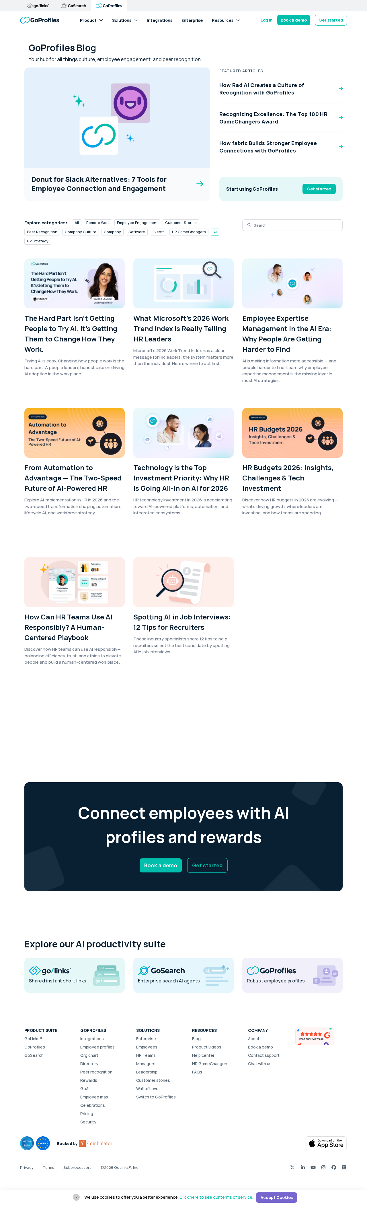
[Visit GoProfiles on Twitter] (292, 1167)
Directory (89, 1063)
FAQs (197, 1072)
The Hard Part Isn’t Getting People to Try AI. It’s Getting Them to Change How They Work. (70, 333)
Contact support (264, 1055)
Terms (48, 1167)
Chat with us (260, 1063)
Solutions (121, 20)
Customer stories (153, 1080)
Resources (222, 20)
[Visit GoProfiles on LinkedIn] (303, 1167)
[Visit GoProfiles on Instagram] (323, 1167)
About (253, 1038)
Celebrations (92, 1105)
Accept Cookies (277, 1197)
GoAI (84, 1088)
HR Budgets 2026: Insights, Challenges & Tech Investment (288, 478)
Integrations (159, 20)
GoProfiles (34, 1047)
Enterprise (192, 20)
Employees (146, 1047)
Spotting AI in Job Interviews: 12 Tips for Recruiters (182, 622)
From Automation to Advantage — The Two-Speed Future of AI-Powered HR (73, 478)
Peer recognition (96, 1072)
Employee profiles (97, 1047)
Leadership (146, 1072)
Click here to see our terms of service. (216, 1197)
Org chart (89, 1055)
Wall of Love (147, 1088)
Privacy (27, 1167)
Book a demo (294, 20)
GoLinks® (33, 1038)
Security (88, 1122)
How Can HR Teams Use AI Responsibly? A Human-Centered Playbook (68, 627)
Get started (331, 20)
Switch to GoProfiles (156, 1097)
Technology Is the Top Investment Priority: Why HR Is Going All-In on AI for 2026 (181, 478)
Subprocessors (77, 1167)
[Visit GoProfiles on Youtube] (313, 1167)
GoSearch (34, 1055)
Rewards (88, 1080)
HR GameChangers (210, 1063)
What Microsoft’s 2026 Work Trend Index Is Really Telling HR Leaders (181, 328)
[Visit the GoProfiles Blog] (344, 1167)
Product (88, 20)
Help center (203, 1055)
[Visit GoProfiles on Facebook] (334, 1167)
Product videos (206, 1047)
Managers (145, 1063)
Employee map (94, 1097)
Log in (267, 20)
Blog (196, 1038)
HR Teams (146, 1055)
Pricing (86, 1113)
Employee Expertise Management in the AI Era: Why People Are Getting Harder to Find (287, 333)
